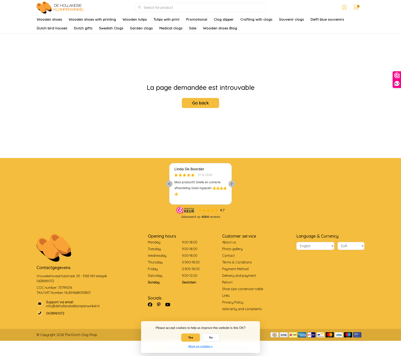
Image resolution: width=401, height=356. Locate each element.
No (211, 337)
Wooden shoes (49, 19)
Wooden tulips (135, 19)
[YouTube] (169, 304)
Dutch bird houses (52, 28)
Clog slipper (224, 19)
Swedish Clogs (111, 28)
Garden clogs (141, 28)
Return (227, 282)
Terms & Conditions (237, 262)
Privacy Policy (232, 302)
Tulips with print (166, 19)
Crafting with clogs (256, 19)
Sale (192, 28)
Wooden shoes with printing (92, 19)
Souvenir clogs (291, 19)
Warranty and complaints (242, 309)
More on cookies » (200, 346)
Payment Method (235, 269)
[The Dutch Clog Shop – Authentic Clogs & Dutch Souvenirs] (86, 7)
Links (226, 295)
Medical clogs (170, 28)
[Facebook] (152, 304)
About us (229, 242)
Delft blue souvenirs (327, 19)
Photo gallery (232, 249)
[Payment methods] (274, 334)
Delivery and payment (239, 275)
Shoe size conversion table (242, 289)
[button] (344, 7)
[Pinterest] (160, 304)
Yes (190, 337)
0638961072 (45, 281)
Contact (228, 255)
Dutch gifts (83, 28)
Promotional (196, 19)
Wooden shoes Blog (220, 28)
